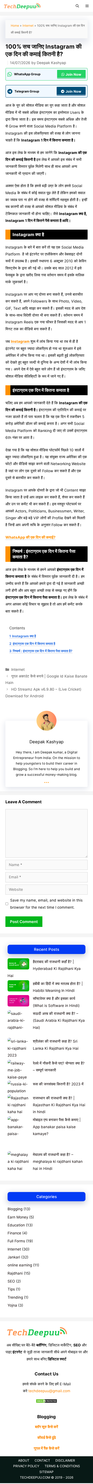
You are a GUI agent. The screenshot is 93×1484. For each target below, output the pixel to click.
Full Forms (16, 1241)
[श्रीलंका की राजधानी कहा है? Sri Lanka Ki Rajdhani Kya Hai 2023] (18, 1045)
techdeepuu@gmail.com (49, 1391)
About (23, 1460)
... (46, 780)
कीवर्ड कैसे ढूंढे (46, 1437)
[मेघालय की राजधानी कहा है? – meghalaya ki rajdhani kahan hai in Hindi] (18, 1161)
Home (15, 25)
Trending (15, 1297)
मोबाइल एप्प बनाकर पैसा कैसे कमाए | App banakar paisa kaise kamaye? (57, 1127)
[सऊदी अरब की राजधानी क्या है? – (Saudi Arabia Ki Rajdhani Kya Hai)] (18, 1024)
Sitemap (46, 1472)
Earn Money (18, 1217)
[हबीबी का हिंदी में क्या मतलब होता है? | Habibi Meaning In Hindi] (18, 987)
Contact (42, 1460)
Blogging (15, 1209)
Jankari (14, 1257)
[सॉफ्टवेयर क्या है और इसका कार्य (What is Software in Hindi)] (18, 1002)
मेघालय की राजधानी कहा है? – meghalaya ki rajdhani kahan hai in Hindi (58, 1161)
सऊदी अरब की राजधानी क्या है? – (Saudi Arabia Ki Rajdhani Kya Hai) (59, 1020)
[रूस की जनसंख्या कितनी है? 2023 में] (18, 1088)
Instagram (20, 341)
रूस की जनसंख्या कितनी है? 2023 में (58, 1084)
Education (16, 1225)
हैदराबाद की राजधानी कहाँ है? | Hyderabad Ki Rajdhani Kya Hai (44, 969)
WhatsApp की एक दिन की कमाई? (30, 537)
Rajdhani (15, 1273)
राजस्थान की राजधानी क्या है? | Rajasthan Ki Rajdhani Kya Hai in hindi (59, 1105)
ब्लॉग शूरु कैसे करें (46, 1427)
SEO (11, 1281)
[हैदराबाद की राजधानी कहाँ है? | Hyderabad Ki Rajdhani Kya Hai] (18, 965)
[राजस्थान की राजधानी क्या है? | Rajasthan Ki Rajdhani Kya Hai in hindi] (18, 1105)
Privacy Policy (26, 1466)
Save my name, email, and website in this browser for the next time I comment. (46, 903)
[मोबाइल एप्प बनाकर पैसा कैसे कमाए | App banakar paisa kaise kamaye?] (18, 1133)
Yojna (12, 1305)
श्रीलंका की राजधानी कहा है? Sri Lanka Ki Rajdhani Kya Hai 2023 (43, 1048)
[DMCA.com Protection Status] (46, 1402)
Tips (11, 1289)
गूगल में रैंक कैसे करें (46, 1448)
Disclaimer (65, 1460)
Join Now (73, 74)
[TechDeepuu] (22, 6)
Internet (28, 25)
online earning (20, 1265)
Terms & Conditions (62, 1466)
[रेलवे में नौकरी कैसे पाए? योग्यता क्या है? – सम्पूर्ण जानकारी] (18, 1070)
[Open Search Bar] (77, 6)
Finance (14, 1233)
